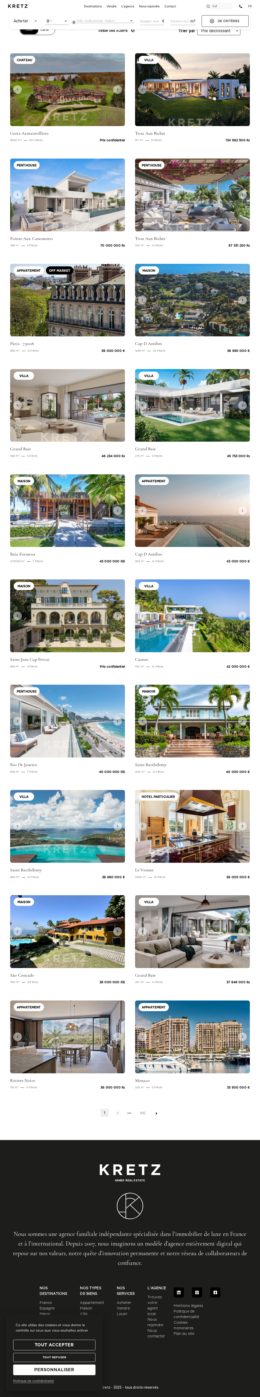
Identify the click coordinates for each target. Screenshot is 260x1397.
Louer (122, 1314)
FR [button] (250, 6)
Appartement (92, 1303)
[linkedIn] (179, 1292)
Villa (83, 1314)
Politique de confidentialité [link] (33, 1381)
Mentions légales (188, 1306)
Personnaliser (54, 1370)
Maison (86, 1308)
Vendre (123, 1308)
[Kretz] (17, 6)
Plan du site (184, 1334)
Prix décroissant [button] (216, 30)
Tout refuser (54, 1357)
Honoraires (183, 1328)
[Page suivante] (156, 1113)
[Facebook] (215, 1292)
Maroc (45, 1314)
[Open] (65, 21)
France (46, 1303)
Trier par (186, 31)
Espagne (47, 1308)
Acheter (124, 1303)
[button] (18, 89)
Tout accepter (54, 1345)
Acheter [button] (20, 21)
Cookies (181, 1322)
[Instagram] (197, 1292)
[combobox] (57, 21)
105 (142, 1113)
